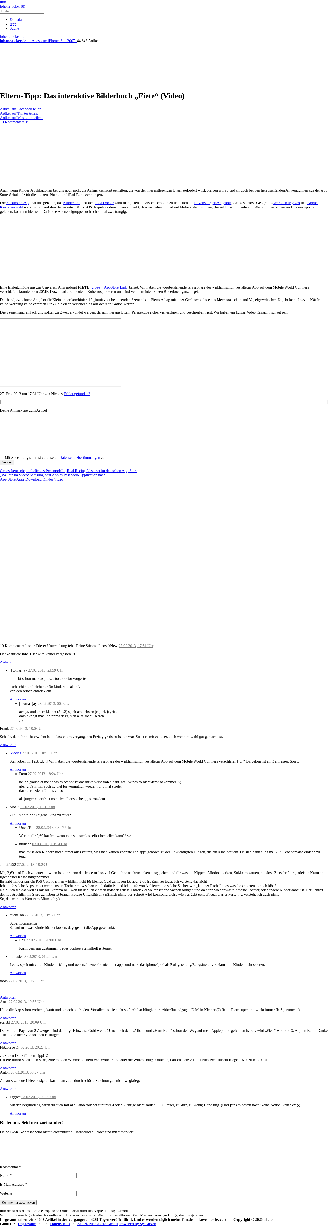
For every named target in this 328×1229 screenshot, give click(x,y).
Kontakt (16, 20)
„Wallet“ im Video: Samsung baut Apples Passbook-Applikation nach (52, 475)
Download (33, 479)
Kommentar (10, 1167)
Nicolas (15, 753)
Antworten (8, 662)
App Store (8, 479)
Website (6, 1193)
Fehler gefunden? (77, 394)
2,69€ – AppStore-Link (109, 287)
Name (6, 1175)
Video (58, 479)
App (13, 24)
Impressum (27, 1224)
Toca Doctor (104, 203)
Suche (14, 28)
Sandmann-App (18, 203)
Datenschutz (60, 1224)
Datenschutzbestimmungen (79, 457)
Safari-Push (87, 1224)
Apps (20, 479)
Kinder (48, 479)
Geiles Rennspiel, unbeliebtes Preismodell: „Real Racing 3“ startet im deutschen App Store (68, 471)
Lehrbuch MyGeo (286, 203)
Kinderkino (71, 203)
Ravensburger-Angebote (212, 203)
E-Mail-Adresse (13, 1184)
